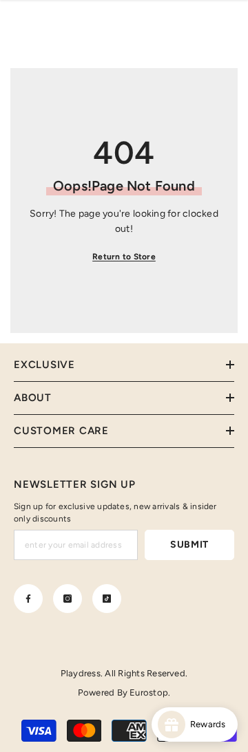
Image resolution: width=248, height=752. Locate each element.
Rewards (211, 724)
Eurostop (149, 692)
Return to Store (124, 256)
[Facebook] (28, 598)
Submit (189, 544)
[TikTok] (106, 598)
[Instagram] (67, 598)
